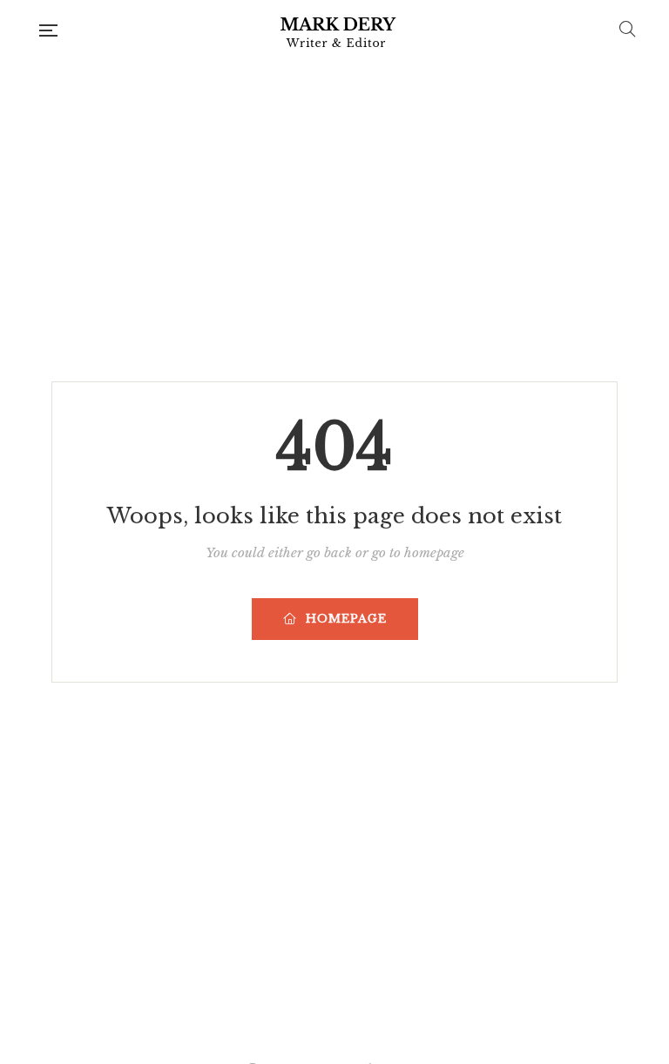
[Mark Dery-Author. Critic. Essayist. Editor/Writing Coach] (338, 30)
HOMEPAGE (346, 618)
